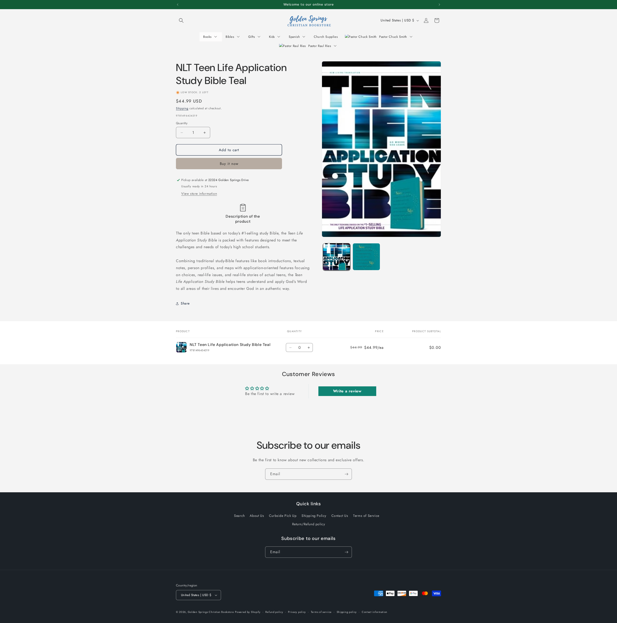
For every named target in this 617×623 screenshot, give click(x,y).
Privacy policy (297, 612)
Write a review (347, 391)
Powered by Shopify (248, 612)
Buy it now (229, 163)
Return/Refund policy (308, 524)
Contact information (374, 612)
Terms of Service (366, 515)
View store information (199, 193)
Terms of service (321, 612)
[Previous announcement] (177, 4)
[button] (181, 20)
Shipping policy (347, 612)
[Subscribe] (346, 474)
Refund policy (274, 612)
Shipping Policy (314, 515)
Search (239, 515)
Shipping (182, 108)
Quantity (182, 123)
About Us (257, 515)
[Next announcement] (439, 4)
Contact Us (339, 515)
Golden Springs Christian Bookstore (211, 612)
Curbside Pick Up (283, 515)
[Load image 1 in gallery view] (336, 256)
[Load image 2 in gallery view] (366, 256)
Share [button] (185, 303)
